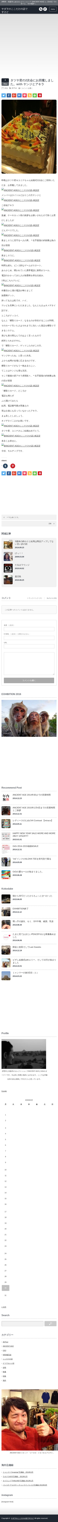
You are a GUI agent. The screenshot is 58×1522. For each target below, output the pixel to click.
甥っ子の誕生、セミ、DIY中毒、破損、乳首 (33, 921)
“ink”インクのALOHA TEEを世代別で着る (32, 859)
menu (53, 9)
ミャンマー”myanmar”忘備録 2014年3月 (18, 1472)
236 (50, 523)
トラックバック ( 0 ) (34, 598)
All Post (14, 88)
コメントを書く (27, 88)
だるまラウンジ (22, 565)
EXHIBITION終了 (21, 908)
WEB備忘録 (7, 1355)
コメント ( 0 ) (52, 598)
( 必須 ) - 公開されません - (17, 634)
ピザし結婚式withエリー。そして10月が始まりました (34, 961)
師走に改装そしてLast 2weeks (27, 947)
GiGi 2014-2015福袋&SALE (25, 846)
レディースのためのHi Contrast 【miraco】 (33, 820)
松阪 (4, 1376)
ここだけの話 (8, 1359)
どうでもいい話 (8, 1363)
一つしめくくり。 (13, 517)
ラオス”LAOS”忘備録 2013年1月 (15, 1476)
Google (4, 1091)
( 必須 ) (9, 625)
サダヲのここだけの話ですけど (22, 1518)
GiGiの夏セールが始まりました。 (28, 871)
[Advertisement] (29, 46)
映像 (4, 1372)
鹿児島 (18, 576)
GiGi (4, 1350)
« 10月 (3, 1307)
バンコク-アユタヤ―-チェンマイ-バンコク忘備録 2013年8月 (25, 1485)
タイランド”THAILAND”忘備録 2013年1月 (18, 1481)
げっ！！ (19, 553)
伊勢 (4, 1367)
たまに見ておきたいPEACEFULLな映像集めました (34, 935)
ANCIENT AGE (8, 1346)
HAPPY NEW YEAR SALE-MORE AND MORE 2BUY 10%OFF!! (34, 834)
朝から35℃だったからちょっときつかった (32, 896)
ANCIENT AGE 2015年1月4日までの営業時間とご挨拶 (34, 809)
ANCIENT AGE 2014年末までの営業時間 (32, 795)
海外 (4, 1380)
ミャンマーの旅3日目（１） (26, 972)
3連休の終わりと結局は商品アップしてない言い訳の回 (34, 542)
